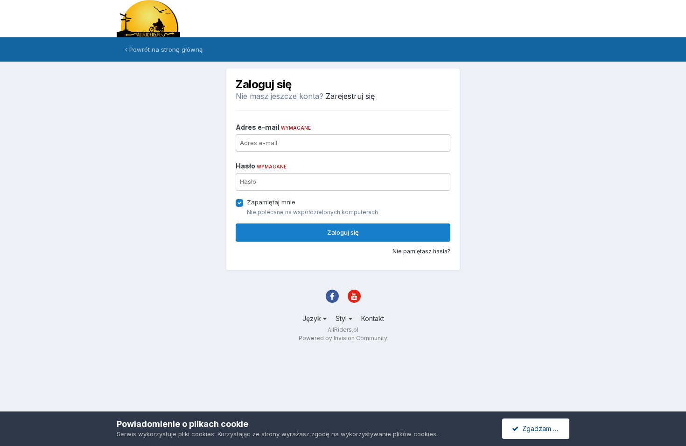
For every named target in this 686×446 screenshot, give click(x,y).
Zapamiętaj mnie (271, 202)
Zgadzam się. (540, 428)
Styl (342, 318)
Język (312, 318)
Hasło (261, 166)
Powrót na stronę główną (165, 49)
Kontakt (372, 318)
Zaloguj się (343, 232)
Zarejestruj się (350, 96)
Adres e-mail (273, 127)
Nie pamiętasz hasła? (421, 251)
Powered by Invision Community (343, 337)
